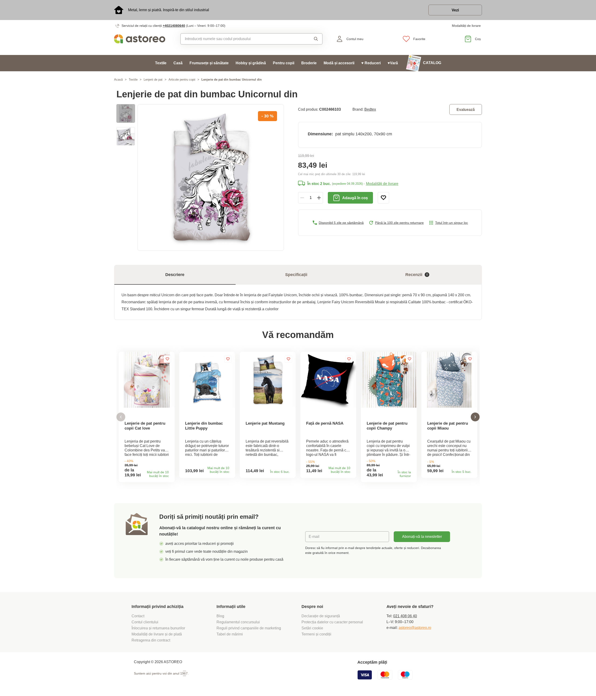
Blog (220, 616)
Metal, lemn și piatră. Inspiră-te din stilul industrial (168, 10)
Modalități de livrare (466, 25)
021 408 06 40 (405, 616)
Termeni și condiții (316, 634)
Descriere (174, 274)
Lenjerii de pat (153, 79)
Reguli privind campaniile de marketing (249, 628)
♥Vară (393, 63)
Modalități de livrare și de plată (157, 634)
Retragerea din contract (151, 640)
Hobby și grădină (251, 63)
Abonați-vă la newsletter (422, 537)
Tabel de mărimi (230, 634)
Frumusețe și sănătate (209, 63)
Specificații (296, 274)
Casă (178, 63)
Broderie (309, 63)
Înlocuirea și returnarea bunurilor (158, 628)
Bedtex (370, 109)
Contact (138, 616)
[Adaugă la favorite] (383, 198)
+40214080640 (174, 25)
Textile (160, 63)
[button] (120, 417)
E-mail (314, 537)
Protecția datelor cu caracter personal (332, 622)
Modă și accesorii (339, 63)
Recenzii (416, 274)
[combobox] (241, 39)
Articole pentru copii (182, 79)
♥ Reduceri (371, 63)
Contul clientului (145, 622)
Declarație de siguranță (320, 616)
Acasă (118, 79)
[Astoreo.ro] (143, 38)
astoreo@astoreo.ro (415, 628)
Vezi (455, 10)
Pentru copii (283, 63)
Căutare (311, 39)
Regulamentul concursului (238, 622)
